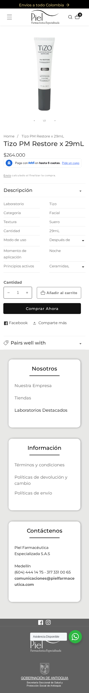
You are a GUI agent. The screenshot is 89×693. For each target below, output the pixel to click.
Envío (7, 175)
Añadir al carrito (62, 293)
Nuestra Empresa (33, 385)
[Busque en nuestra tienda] (71, 17)
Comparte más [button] (52, 323)
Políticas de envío (33, 492)
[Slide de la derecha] (55, 120)
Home (9, 136)
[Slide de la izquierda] (34, 120)
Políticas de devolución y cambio (40, 480)
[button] (44, 342)
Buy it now (42, 308)
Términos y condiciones (39, 464)
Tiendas (22, 397)
